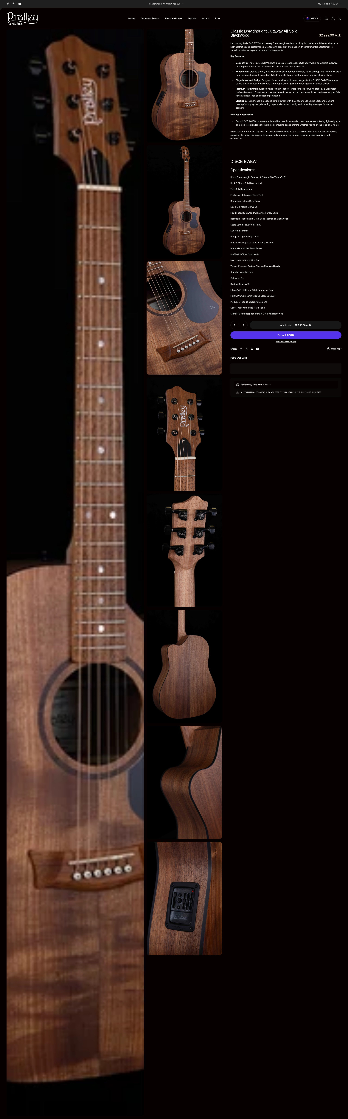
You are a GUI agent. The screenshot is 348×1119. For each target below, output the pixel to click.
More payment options (286, 341)
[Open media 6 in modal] (184, 550)
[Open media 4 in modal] (184, 318)
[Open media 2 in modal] (184, 85)
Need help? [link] (336, 349)
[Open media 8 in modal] (184, 782)
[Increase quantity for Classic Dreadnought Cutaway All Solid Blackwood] (244, 325)
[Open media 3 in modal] (184, 202)
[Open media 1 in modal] (75, 572)
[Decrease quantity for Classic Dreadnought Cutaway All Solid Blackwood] (234, 325)
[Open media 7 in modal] (184, 666)
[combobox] (329, 4)
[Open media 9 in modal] (184, 898)
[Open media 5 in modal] (184, 434)
